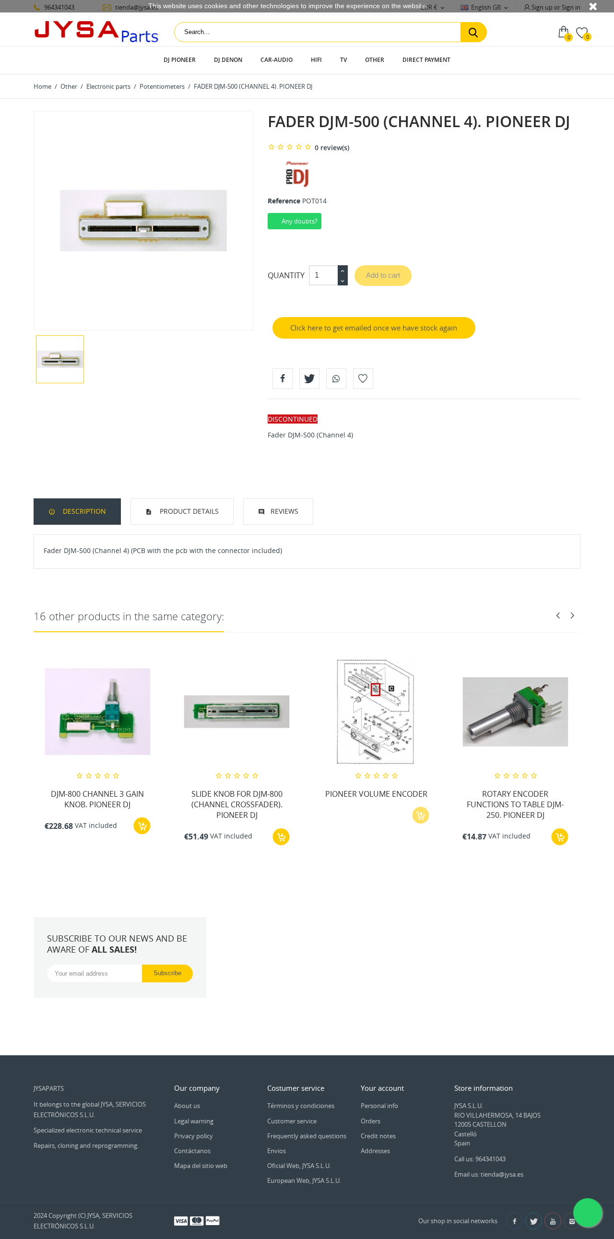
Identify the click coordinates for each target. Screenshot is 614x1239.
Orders (370, 1121)
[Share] (282, 378)
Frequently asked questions (306, 1136)
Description (83, 511)
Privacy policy (193, 1136)
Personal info (379, 1105)
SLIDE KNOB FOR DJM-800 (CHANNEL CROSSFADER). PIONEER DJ (237, 805)
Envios (276, 1150)
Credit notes (378, 1136)
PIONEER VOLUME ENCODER (376, 794)
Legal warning (193, 1121)
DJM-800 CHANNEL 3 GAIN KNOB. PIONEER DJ (97, 799)
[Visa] (181, 1220)
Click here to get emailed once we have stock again (373, 327)
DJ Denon (228, 60)
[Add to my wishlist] (363, 378)
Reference (284, 200)
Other (374, 60)
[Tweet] (309, 378)
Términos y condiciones (300, 1105)
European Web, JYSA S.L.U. (304, 1180)
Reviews (284, 511)
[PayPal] (212, 1220)
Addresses (375, 1150)
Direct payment (426, 60)
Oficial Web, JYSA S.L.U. (299, 1165)
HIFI (316, 60)
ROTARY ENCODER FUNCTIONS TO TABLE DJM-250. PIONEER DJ (515, 805)
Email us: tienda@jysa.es (488, 1174)
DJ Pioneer (180, 60)
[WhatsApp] (336, 378)
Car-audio (276, 60)
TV (343, 60)
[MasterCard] (196, 1220)
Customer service (292, 1121)
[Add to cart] (142, 825)
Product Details (188, 511)
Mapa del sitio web (200, 1165)
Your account (382, 1088)
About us (187, 1105)
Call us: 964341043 (480, 1159)
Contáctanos (192, 1150)
